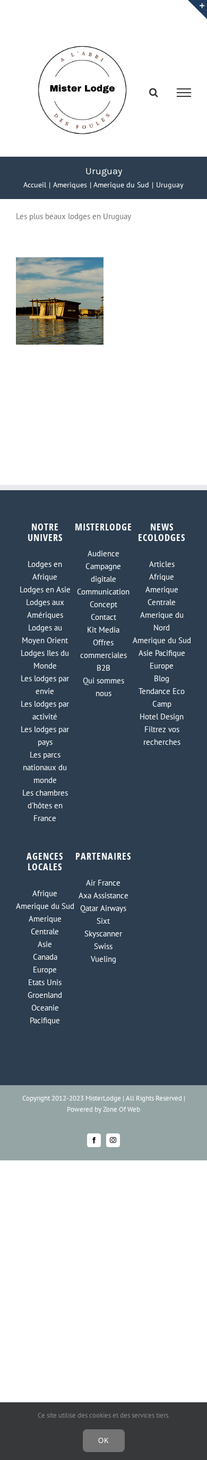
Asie (45, 944)
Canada (45, 957)
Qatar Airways (103, 908)
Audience (103, 553)
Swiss (103, 946)
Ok (103, 1441)
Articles (162, 564)
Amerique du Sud (162, 640)
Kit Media (103, 630)
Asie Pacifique (162, 653)
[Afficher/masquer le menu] (184, 92)
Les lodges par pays (45, 735)
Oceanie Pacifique (45, 1014)
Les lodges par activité (45, 710)
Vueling (103, 959)
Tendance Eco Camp (162, 697)
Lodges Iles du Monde (45, 659)
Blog (161, 678)
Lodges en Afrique (45, 570)
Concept (103, 604)
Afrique (161, 577)
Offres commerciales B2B (103, 655)
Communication (103, 592)
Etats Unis (45, 982)
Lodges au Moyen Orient (45, 634)
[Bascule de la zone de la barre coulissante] (197, 9)
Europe (162, 666)
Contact (103, 617)
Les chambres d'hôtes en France (45, 805)
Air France (103, 883)
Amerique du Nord (162, 621)
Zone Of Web (121, 1109)
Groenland (45, 995)
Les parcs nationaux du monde (45, 767)
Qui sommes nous (103, 686)
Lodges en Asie (45, 589)
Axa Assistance (103, 895)
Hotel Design (162, 716)
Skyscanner (103, 934)
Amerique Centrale (161, 595)
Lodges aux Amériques (45, 608)
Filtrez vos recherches (161, 735)
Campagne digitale (103, 572)
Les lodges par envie (45, 684)
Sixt (103, 921)
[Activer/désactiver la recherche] (153, 92)
